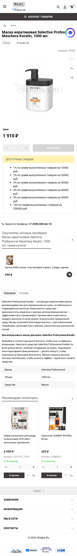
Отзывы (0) (23, 42)
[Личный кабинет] (65, 6)
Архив (13, 25)
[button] (72, 240)
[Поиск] (58, 6)
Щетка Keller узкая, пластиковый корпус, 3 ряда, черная (36, 267)
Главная (4, 25)
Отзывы (24, 292)
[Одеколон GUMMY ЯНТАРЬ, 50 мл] (57, 418)
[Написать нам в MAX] (70, 33)
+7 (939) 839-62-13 (40, 224)
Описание (10, 292)
